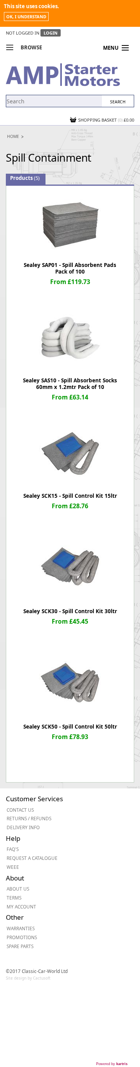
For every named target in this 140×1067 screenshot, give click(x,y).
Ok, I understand (26, 16)
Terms (14, 897)
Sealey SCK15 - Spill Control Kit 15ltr (70, 495)
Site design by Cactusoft (28, 978)
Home (13, 136)
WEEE (13, 867)
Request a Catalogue (32, 858)
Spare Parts (20, 946)
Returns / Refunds (29, 818)
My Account (21, 906)
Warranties (21, 928)
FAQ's (13, 849)
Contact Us (20, 810)
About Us (18, 889)
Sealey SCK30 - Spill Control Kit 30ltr (70, 611)
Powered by (112, 1064)
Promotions (22, 937)
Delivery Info (23, 827)
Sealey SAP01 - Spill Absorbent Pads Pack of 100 (70, 268)
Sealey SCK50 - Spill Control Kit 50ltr (70, 726)
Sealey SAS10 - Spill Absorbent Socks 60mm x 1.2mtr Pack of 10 (70, 384)
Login (51, 33)
